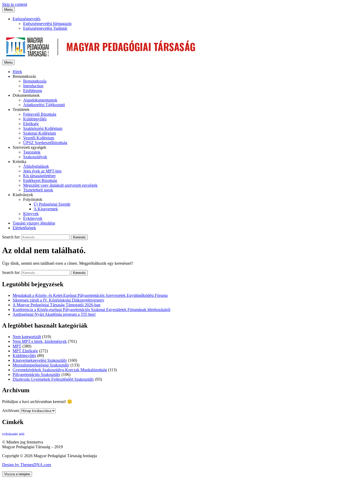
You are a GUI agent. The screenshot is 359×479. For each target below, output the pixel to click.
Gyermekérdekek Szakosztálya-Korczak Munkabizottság (60, 370)
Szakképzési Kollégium (42, 128)
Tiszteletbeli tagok (38, 190)
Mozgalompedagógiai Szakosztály (41, 365)
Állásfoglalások (36, 166)
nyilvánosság (10, 433)
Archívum (10, 410)
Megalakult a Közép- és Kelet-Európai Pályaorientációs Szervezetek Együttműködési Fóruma (90, 295)
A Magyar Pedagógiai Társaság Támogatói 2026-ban (56, 305)
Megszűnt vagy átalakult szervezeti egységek (60, 185)
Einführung (32, 90)
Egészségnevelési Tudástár (45, 28)
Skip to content (14, 4)
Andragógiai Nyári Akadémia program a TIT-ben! (54, 314)
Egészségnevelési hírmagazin (47, 23)
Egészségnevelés (26, 19)
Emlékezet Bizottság (40, 180)
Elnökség (31, 123)
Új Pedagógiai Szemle (52, 204)
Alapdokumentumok (40, 100)
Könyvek (31, 213)
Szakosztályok (35, 157)
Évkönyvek (32, 218)
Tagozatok (31, 152)
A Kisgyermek (46, 209)
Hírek (17, 71)
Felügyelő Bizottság (39, 114)
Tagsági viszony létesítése (34, 223)
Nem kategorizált (27, 336)
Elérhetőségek (24, 228)
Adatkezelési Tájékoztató (44, 105)
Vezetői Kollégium (38, 138)
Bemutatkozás (35, 81)
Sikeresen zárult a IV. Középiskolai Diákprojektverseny (58, 300)
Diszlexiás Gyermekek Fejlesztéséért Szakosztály (53, 379)
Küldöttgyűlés (35, 119)
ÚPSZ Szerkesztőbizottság (45, 142)
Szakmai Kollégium (39, 133)
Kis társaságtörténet (39, 176)
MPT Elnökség (25, 351)
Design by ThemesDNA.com (26, 464)
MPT (17, 346)
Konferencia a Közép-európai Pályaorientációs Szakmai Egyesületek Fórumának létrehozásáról (91, 309)
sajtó (21, 433)
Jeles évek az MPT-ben (42, 171)
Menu (8, 10)
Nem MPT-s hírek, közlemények (40, 341)
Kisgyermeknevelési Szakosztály (40, 360)
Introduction (33, 86)
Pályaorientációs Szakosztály (36, 374)
